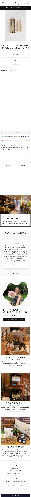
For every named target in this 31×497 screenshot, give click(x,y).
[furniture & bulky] (15, 387)
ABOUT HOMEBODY (15, 468)
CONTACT (15, 465)
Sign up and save (15, 485)
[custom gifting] (15, 431)
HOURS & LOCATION (15, 471)
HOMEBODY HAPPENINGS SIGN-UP (15, 481)
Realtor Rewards (15, 369)
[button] (15, 495)
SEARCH (15, 463)
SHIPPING (15, 476)
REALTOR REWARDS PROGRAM (15, 473)
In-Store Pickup (15, 413)
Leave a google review (14, 319)
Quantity (15, 60)
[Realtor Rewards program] (15, 341)
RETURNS (15, 478)
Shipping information (15, 154)
